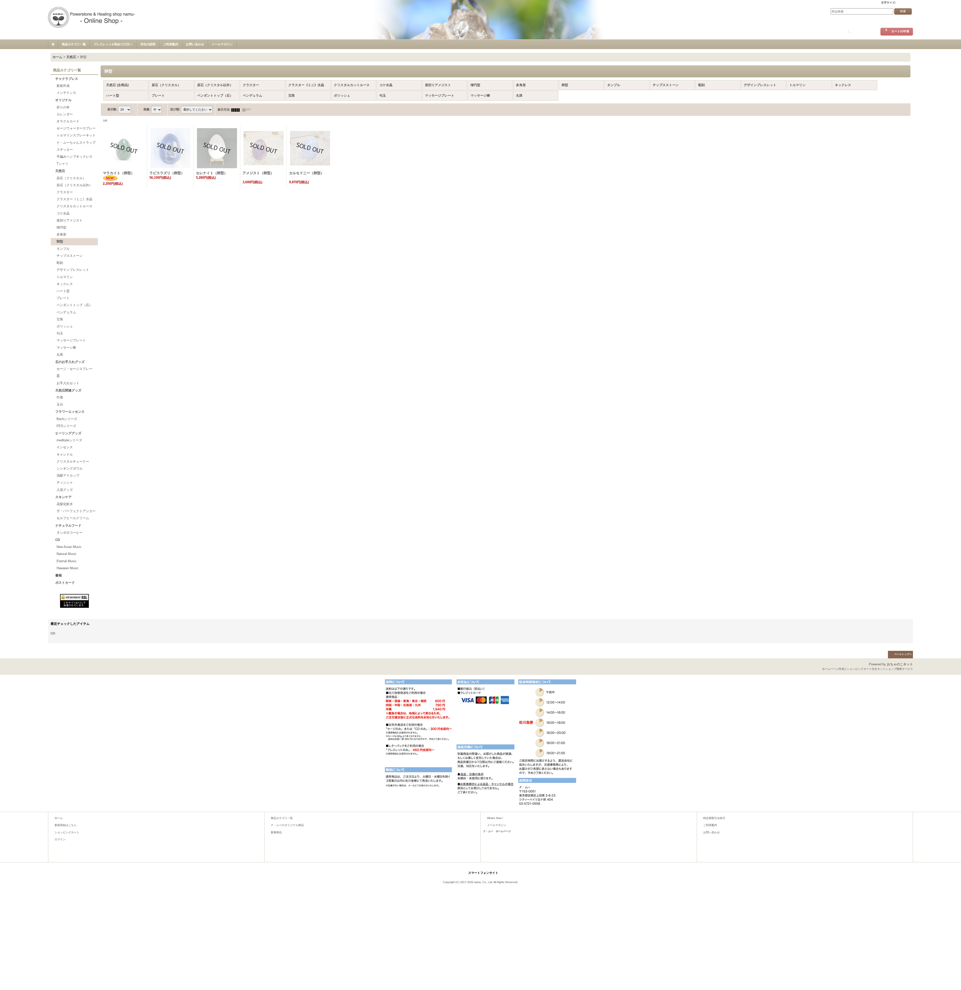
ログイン (839, 31)
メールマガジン (496, 825)
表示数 (112, 109)
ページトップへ (903, 654)
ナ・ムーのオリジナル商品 (287, 825)
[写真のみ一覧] (236, 109)
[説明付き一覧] (247, 109)
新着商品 (276, 832)
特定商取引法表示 (714, 818)
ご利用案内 (710, 825)
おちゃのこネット (900, 664)
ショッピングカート (67, 832)
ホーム (59, 818)
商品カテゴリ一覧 (282, 818)
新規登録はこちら (864, 31)
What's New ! (495, 818)
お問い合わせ (711, 832)
